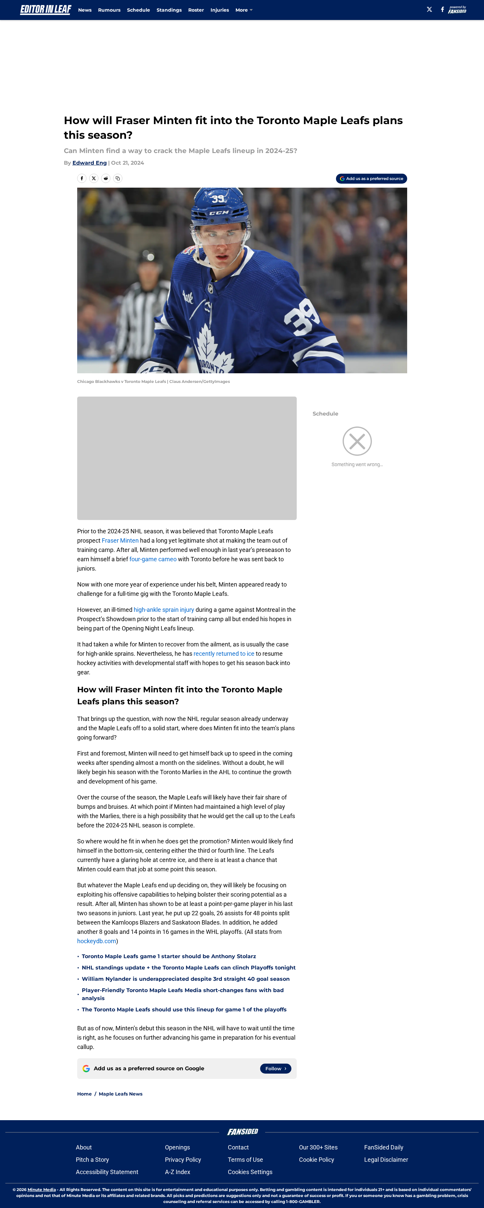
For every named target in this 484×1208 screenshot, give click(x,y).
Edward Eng (90, 163)
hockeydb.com (96, 941)
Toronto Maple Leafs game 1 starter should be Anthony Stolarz (169, 956)
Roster (196, 10)
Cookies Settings (250, 1171)
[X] (429, 9)
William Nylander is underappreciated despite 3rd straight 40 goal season (186, 979)
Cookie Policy (316, 1159)
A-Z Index (177, 1171)
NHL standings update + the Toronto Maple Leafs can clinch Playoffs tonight (189, 967)
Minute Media (42, 1189)
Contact (238, 1147)
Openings (177, 1147)
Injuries (220, 10)
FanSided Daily (383, 1147)
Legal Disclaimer (386, 1159)
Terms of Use (245, 1159)
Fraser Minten (120, 540)
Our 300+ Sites (318, 1147)
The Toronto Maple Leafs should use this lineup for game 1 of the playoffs (184, 1009)
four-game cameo (153, 559)
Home (84, 1094)
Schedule (138, 10)
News (84, 10)
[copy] (117, 178)
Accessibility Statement (107, 1171)
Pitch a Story (92, 1159)
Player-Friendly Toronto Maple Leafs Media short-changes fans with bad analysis (183, 994)
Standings (169, 10)
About (84, 1147)
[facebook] (442, 9)
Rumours (109, 10)
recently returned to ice (224, 653)
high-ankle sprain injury (164, 609)
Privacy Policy (183, 1159)
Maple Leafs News (120, 1094)
